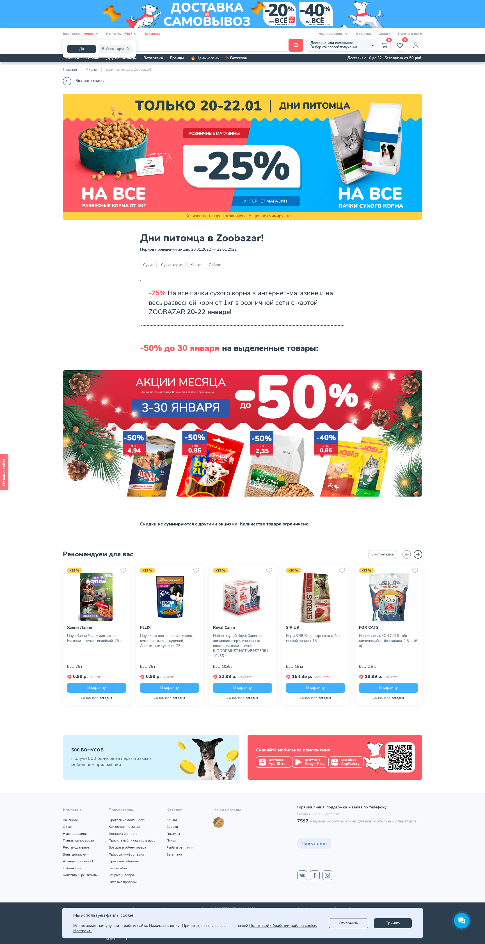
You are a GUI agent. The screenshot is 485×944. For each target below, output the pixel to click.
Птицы (171, 840)
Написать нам (314, 843)
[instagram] (327, 875)
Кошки (72, 58)
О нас (67, 826)
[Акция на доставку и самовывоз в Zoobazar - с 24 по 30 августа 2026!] (242, 14)
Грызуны (173, 833)
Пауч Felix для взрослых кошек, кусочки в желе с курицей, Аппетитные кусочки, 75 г (166, 640)
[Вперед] (418, 554)
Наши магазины (75, 833)
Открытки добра (121, 875)
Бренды (177, 58)
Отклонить (348, 923)
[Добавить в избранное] (123, 570)
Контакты (119, 33)
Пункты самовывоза (78, 840)
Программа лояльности (127, 820)
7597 (302, 821)
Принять (393, 923)
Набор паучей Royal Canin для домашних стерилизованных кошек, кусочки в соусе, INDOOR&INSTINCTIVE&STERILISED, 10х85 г (242, 646)
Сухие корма (172, 265)
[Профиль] (415, 45)
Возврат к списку (90, 80)
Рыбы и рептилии (180, 847)
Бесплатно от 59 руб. (403, 58)
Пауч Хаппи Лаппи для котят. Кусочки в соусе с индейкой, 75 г (94, 638)
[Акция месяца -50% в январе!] (242, 501)
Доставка (363, 33)
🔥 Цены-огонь (205, 58)
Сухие (148, 265)
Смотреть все (382, 554)
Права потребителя (124, 861)
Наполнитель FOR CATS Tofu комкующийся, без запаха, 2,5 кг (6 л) (388, 640)
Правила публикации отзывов (132, 840)
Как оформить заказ (124, 826)
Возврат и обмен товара (127, 847)
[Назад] (406, 554)
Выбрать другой (115, 48)
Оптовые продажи (123, 882)
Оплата (384, 33)
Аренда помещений (78, 861)
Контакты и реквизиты (80, 875)
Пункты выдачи (410, 33)
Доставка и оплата (123, 833)
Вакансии (152, 33)
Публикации (72, 868)
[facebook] (315, 875)
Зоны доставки (74, 854)
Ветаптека (153, 58)
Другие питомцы (121, 58)
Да (81, 48)
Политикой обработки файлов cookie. (283, 925)
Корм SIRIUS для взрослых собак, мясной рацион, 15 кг (313, 638)
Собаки (92, 58)
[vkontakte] (302, 875)
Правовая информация (126, 854)
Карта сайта (118, 868)
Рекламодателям (76, 847)
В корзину (96, 687)
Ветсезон (236, 58)
